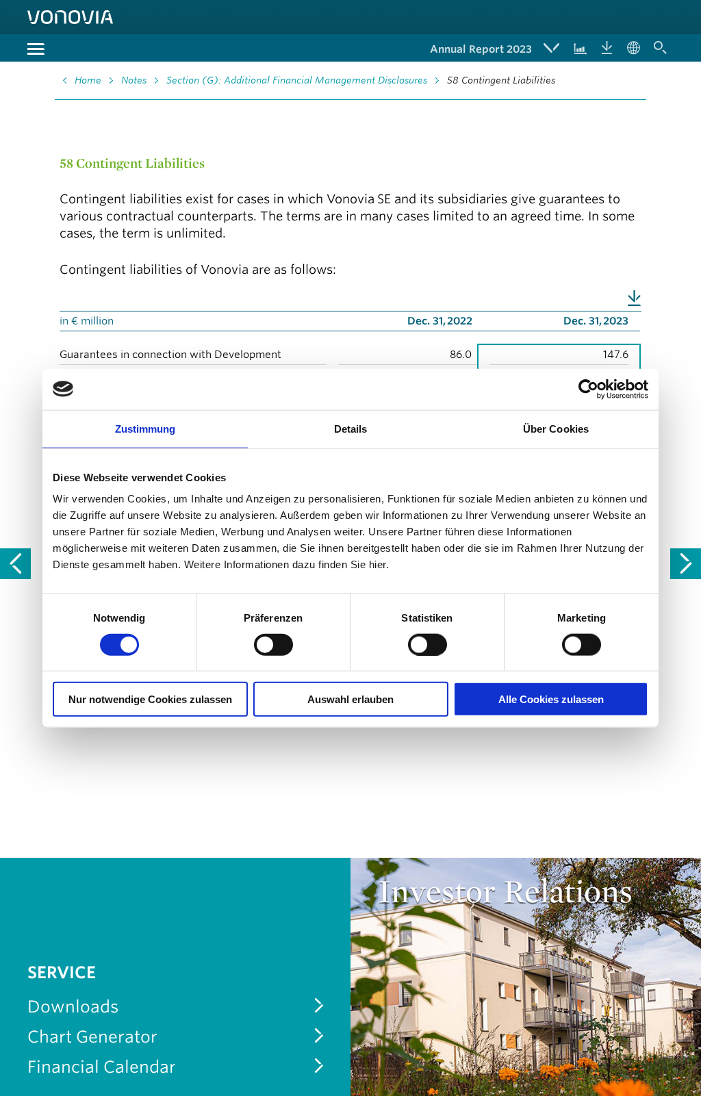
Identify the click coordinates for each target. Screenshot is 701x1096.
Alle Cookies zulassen (551, 699)
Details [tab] (351, 428)
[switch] (273, 644)
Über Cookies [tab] (556, 428)
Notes (133, 80)
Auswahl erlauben (350, 699)
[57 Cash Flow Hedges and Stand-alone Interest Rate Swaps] (15, 563)
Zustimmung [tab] (145, 428)
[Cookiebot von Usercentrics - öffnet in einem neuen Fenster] (588, 389)
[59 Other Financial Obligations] (685, 563)
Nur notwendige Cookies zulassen (150, 699)
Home (88, 80)
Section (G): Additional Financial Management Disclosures (296, 80)
